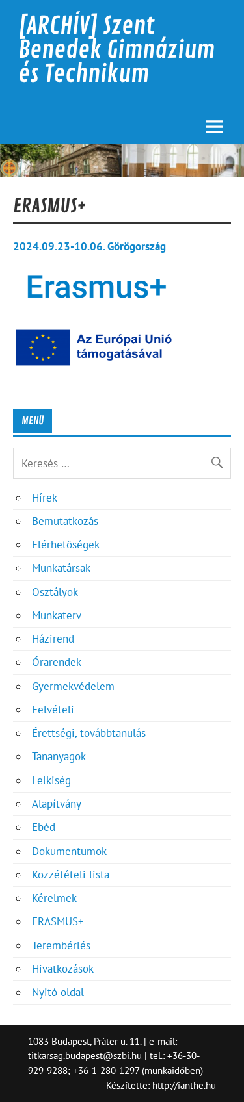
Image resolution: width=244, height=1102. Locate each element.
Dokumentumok (69, 851)
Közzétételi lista (70, 874)
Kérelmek (54, 898)
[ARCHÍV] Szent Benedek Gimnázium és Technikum (116, 50)
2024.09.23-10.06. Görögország (89, 246)
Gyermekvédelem (73, 686)
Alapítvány (56, 804)
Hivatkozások (63, 969)
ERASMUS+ (58, 921)
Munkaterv (56, 615)
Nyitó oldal (58, 992)
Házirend (53, 639)
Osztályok (55, 592)
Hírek (44, 498)
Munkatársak (61, 568)
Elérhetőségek (66, 544)
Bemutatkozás (65, 521)
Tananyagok (59, 756)
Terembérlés (61, 945)
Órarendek (56, 662)
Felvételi (53, 709)
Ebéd (43, 827)
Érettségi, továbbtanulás (89, 733)
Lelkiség (51, 780)
